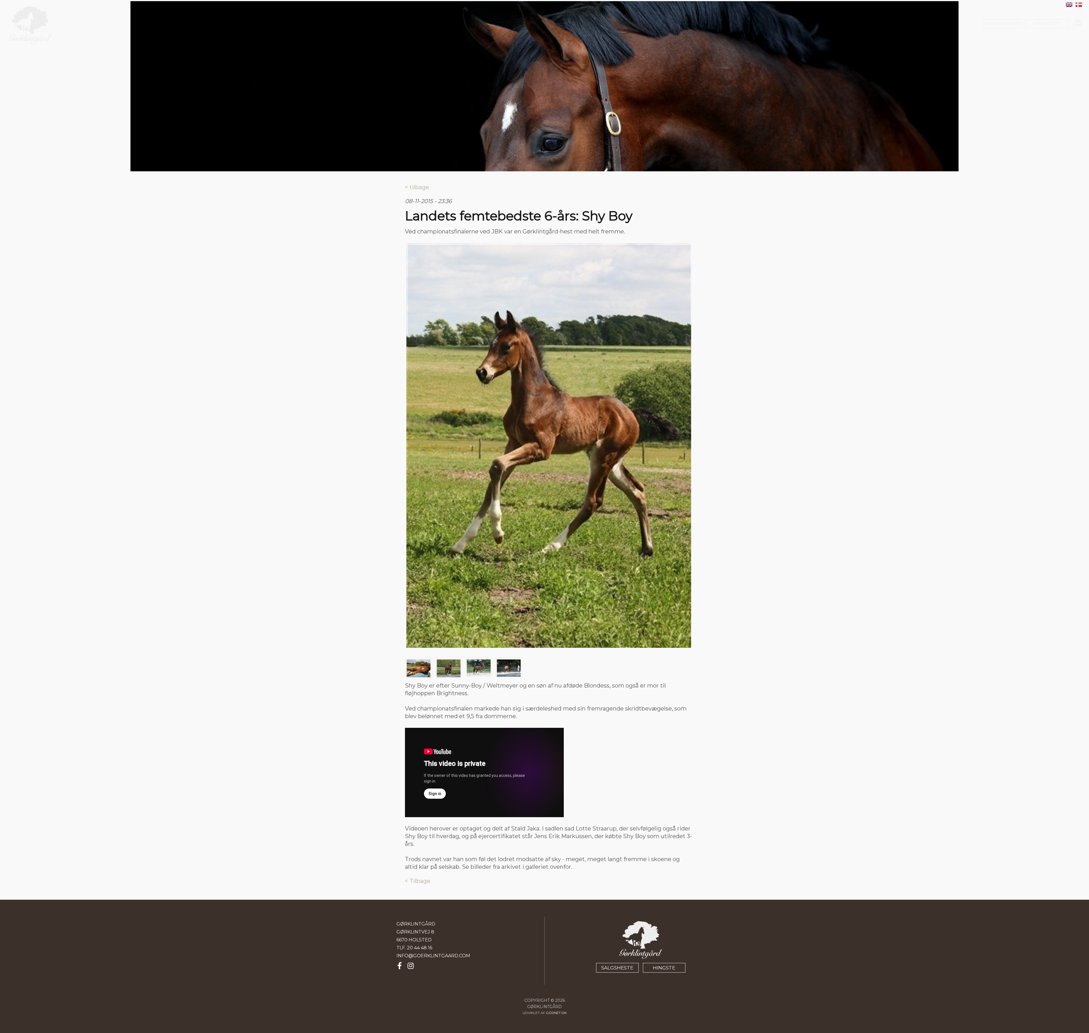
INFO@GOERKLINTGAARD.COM (433, 955)
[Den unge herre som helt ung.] (548, 445)
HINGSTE (1048, 24)
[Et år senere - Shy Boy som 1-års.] (449, 668)
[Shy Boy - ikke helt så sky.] (418, 668)
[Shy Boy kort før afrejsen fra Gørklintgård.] (509, 668)
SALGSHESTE (1004, 24)
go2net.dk (556, 1013)
